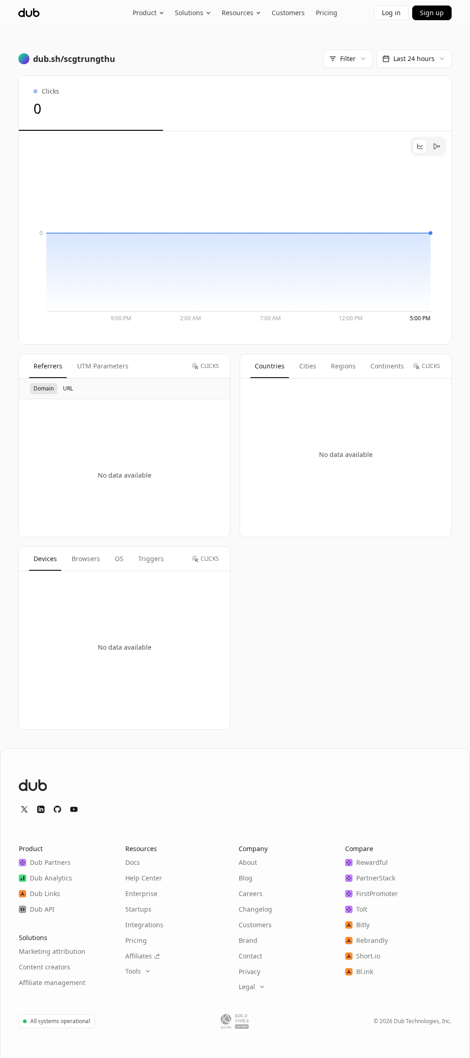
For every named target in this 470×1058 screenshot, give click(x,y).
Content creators (44, 967)
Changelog (255, 909)
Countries (270, 366)
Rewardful (372, 862)
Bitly (362, 924)
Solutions (189, 12)
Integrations (144, 924)
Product (145, 12)
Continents (387, 366)
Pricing (326, 12)
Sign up (432, 12)
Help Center (143, 878)
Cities (307, 366)
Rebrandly (372, 940)
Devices (45, 558)
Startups (138, 909)
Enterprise (141, 893)
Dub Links (45, 893)
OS (119, 558)
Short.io (368, 956)
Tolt (361, 909)
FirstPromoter (377, 893)
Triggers (151, 558)
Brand (248, 940)
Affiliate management (52, 982)
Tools (133, 971)
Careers (251, 893)
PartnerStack (375, 878)
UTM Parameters (103, 366)
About (248, 862)
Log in (391, 12)
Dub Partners (50, 862)
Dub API (42, 909)
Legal (247, 986)
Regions (343, 366)
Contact (250, 956)
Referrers (48, 366)
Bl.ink (364, 971)
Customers (288, 12)
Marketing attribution (52, 951)
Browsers (86, 558)
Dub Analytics (51, 878)
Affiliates (138, 956)
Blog (245, 878)
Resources (237, 12)
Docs (132, 862)
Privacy (249, 971)
